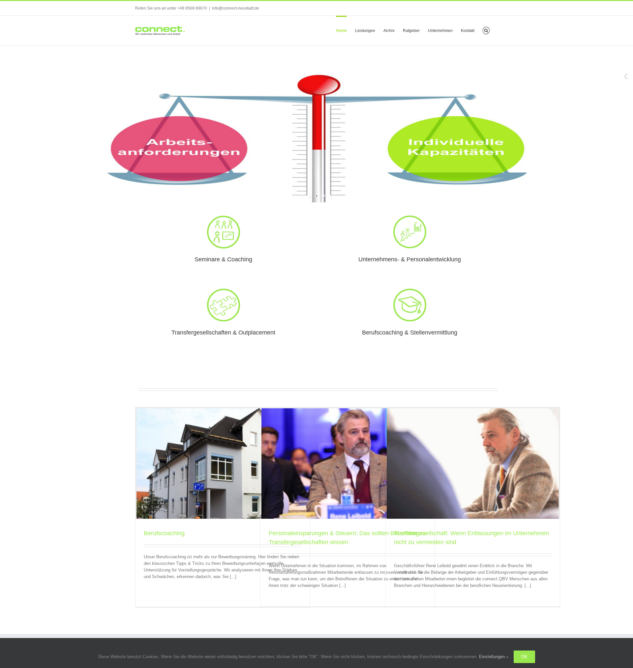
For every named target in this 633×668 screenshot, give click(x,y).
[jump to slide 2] (316, 195)
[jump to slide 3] (323, 195)
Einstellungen (492, 656)
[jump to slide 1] (310, 195)
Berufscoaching (164, 533)
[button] (486, 30)
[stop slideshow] (330, 195)
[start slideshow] (302, 195)
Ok (524, 656)
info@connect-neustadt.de (235, 8)
